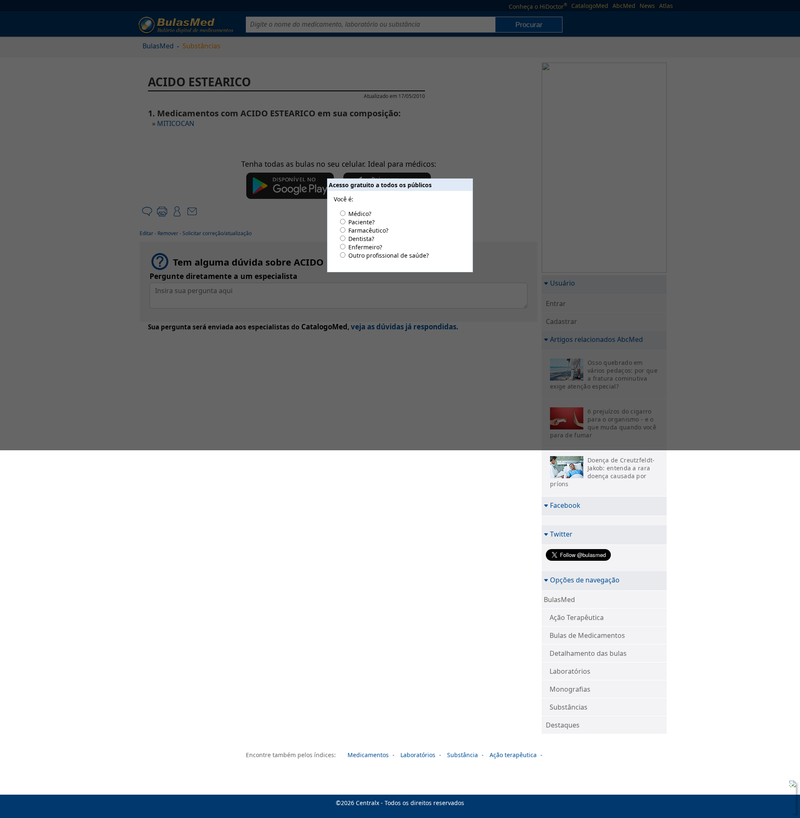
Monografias (570, 689)
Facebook (565, 505)
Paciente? (361, 222)
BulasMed (559, 599)
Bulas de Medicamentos (587, 635)
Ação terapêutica (513, 755)
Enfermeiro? (365, 247)
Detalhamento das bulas (588, 653)
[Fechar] (791, 785)
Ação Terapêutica (577, 617)
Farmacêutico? (368, 230)
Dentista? (361, 239)
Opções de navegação (585, 579)
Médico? (359, 214)
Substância (462, 755)
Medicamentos (368, 755)
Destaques (563, 725)
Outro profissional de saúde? (388, 255)
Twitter (561, 533)
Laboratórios (570, 671)
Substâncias (569, 707)
